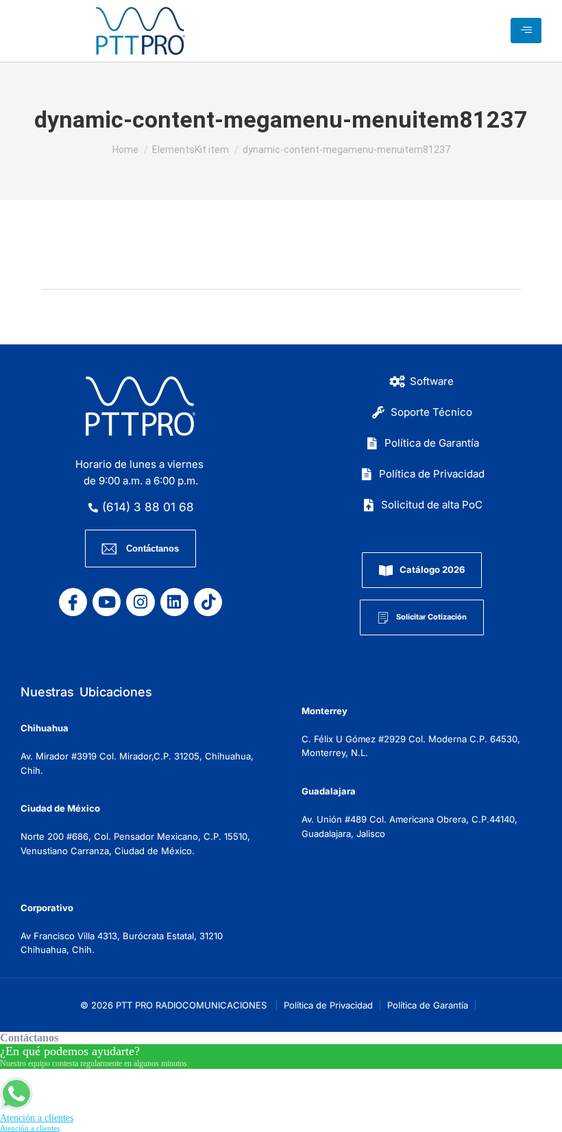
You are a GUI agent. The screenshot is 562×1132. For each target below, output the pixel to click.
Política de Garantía (427, 1005)
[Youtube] (107, 602)
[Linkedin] (174, 602)
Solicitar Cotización (431, 617)
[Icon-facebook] (73, 602)
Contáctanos (152, 548)
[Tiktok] (208, 602)
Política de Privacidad (328, 1005)
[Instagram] (140, 602)
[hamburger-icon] (526, 30)
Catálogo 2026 (432, 569)
